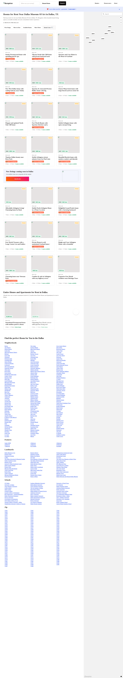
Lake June (32, 419)
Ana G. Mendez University (62, 497)
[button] (119, 3)
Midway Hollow (34, 400)
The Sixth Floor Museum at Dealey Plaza (66, 459)
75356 (31, 551)
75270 (57, 540)
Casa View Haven (60, 355)
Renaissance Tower (60, 470)
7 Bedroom (7, 446)
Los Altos (7, 436)
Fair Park (32, 457)
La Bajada (58, 433)
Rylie (6, 423)
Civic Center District (61, 346)
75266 (6, 540)
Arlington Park (34, 398)
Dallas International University (37, 497)
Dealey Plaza (33, 465)
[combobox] (29, 3)
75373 (6, 558)
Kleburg (6, 419)
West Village (59, 414)
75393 (6, 564)
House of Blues (34, 476)
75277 (31, 542)
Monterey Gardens (34, 430)
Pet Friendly (33, 446)
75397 (6, 566)
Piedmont (32, 420)
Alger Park (33, 352)
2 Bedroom (33, 443)
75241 (57, 529)
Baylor (6, 346)
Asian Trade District (61, 454)
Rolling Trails (33, 385)
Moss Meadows (60, 382)
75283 (6, 544)
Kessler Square (33, 408)
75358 (31, 553)
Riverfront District (60, 349)
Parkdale (58, 419)
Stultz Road (7, 387)
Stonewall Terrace (9, 368)
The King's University (61, 492)
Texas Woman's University (11, 486)
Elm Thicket (8, 393)
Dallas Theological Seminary (11, 496)
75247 (31, 532)
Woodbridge (7, 390)
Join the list (17, 179)
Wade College (8, 489)
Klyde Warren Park (61, 460)
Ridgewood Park (34, 366)
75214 (57, 515)
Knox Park (7, 412)
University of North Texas (62, 483)
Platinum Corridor (34, 454)
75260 (6, 537)
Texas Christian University (36, 486)
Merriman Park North (10, 382)
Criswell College (8, 491)
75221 (6, 520)
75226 (57, 521)
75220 (57, 518)
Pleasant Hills (8, 422)
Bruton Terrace (60, 422)
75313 (31, 547)
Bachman (58, 398)
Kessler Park (33, 406)
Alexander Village (60, 373)
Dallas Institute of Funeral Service (38, 491)
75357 (57, 551)
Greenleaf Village (34, 433)
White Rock (7, 369)
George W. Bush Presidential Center (13, 464)
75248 (57, 532)
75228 (31, 523)
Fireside (58, 417)
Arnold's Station (8, 415)
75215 (6, 517)
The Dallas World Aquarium (37, 460)
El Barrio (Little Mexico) (11, 417)
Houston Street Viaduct (35, 475)
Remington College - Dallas (63, 496)
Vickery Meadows (9, 395)
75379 (31, 559)
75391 (31, 563)
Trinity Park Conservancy (62, 472)
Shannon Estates (60, 400)
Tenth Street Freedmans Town (63, 403)
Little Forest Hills (60, 363)
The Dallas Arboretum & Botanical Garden (15, 459)
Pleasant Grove (60, 420)
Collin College (8, 488)
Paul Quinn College (35, 489)
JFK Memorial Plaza (61, 464)
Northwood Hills (60, 396)
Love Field (7, 400)
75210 (57, 513)
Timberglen (7, 396)
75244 (57, 531)
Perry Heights (33, 412)
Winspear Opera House (61, 467)
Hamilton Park (8, 377)
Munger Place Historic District (37, 371)
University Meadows (35, 368)
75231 (31, 524)
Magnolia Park (33, 431)
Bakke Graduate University (36, 496)
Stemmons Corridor (9, 456)
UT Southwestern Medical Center (64, 494)
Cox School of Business (36, 502)
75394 (31, 564)
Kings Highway (8, 409)
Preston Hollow (34, 395)
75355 (6, 551)
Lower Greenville (34, 365)
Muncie (32, 436)
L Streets (58, 379)
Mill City (58, 427)
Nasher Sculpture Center (10, 460)
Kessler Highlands (60, 406)
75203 (6, 512)
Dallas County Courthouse (36, 467)
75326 (31, 548)
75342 (31, 550)
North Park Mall (8, 476)
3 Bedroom (59, 443)
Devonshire (59, 392)
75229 (57, 523)
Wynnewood (59, 404)
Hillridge (32, 360)
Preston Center (8, 454)
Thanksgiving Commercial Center (64, 453)
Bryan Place (7, 371)
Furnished (58, 446)
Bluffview (32, 392)
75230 (6, 524)
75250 (31, 534)
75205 (57, 512)
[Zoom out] (121, 20)
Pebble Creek (59, 384)
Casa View (32, 355)
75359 (57, 553)
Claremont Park (34, 357)
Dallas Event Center (61, 475)
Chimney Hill (33, 374)
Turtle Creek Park (9, 470)
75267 (31, 540)
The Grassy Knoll (60, 468)
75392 (57, 563)
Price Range (8, 27)
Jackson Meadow (34, 379)
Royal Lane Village (61, 387)
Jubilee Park (33, 428)
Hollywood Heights (61, 360)
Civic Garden (33, 472)
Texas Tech (59, 500)
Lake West (32, 434)
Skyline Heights (8, 427)
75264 (31, 539)
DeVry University (34, 494)
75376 (57, 558)
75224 (6, 521)
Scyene (32, 423)
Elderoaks (7, 411)
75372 (57, 556)
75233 (6, 526)
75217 (57, 517)
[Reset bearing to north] (121, 22)
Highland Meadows (61, 377)
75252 (6, 536)
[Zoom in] (121, 17)
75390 (6, 563)
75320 (6, 548)
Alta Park (58, 431)
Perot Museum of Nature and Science (39, 459)
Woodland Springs (34, 425)
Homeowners (107, 3)
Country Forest (8, 376)
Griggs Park (33, 473)
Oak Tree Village (34, 384)
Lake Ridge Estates (34, 381)
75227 (6, 523)
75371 (31, 556)
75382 (31, 561)
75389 (57, 561)
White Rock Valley (60, 389)
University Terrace (60, 390)
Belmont (7, 354)
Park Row (7, 431)
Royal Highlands (60, 385)
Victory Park (59, 350)
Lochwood (7, 365)
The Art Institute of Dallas (36, 488)
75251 (57, 534)
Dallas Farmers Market (10, 465)
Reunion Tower (8, 462)
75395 (57, 564)
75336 (57, 548)
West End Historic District (11, 352)
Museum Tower (60, 473)
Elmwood (58, 401)
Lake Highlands (8, 381)
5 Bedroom (33, 444)
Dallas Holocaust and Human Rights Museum (67, 476)
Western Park (8, 404)
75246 (6, 532)
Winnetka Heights (34, 404)
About (115, 3)
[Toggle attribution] (121, 676)
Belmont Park (59, 369)
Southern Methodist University (37, 483)
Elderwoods (59, 409)
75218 (6, 518)
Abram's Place (33, 373)
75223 (57, 520)
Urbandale (7, 425)
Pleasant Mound (34, 422)
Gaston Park (59, 358)
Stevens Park (8, 403)
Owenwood (7, 428)
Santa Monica (59, 366)
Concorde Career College (62, 491)
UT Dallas (7, 483)
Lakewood (58, 362)
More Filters (37, 27)
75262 (57, 537)
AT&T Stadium (60, 462)
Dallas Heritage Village (35, 464)
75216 (31, 517)
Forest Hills (33, 358)
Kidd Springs (59, 408)
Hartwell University (35, 499)
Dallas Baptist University (36, 485)
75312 (6, 547)
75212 (31, 515)
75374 (31, 558)
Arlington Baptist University (63, 488)
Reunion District (34, 453)
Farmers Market (34, 347)
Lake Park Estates (34, 362)
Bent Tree (7, 392)
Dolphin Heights (60, 428)
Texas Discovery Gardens (62, 465)
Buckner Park (33, 415)
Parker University (60, 489)
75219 (31, 518)
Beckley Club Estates (35, 401)
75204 (31, 512)
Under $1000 (8, 443)
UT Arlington (59, 485)
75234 (31, 526)
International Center (61, 456)
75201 (6, 510)
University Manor (34, 390)
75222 (31, 520)
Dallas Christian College (62, 486)
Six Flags (58, 457)
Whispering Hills (34, 389)
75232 (57, 524)
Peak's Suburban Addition (62, 371)
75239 (6, 529)
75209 (31, 513)
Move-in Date (16, 27)
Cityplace (58, 411)
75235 (57, 526)
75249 (6, 534)
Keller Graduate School (62, 502)
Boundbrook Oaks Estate (10, 374)
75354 (57, 550)
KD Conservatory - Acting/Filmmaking (14, 494)
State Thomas (59, 412)
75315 (57, 547)
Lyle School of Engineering (11, 499)
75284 (31, 544)
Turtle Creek (8, 414)
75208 (6, 513)
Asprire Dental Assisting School (63, 504)
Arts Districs (8, 347)
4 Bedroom (7, 444)
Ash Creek (58, 352)
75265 (57, 539)
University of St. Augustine (62, 499)
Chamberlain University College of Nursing (15, 504)
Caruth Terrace (59, 354)
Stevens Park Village (35, 403)
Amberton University (35, 492)
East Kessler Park (9, 406)
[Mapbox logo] (88, 676)
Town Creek (33, 387)
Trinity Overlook (9, 473)
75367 (31, 555)
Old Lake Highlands (9, 366)
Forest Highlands (34, 376)
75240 (31, 529)
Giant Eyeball (33, 468)
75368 (57, 555)
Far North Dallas (60, 393)
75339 (6, 550)
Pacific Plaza (8, 472)
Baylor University (34, 500)
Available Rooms (27, 27)
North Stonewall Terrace (62, 365)
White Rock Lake (34, 462)
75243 (31, 531)
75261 (31, 537)
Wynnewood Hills (34, 411)
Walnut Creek (8, 389)
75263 (6, 539)
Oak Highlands (8, 384)
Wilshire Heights (34, 369)
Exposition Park (34, 427)
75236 (6, 528)
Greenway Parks (34, 393)
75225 (31, 521)
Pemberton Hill (8, 420)
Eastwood (58, 357)
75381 (6, 561)
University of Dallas (9, 485)
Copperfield (59, 374)
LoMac (6, 457)
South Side (7, 350)
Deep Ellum (59, 347)
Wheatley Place (8, 430)
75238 (57, 528)
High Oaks (7, 379)
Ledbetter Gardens (60, 434)
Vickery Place (59, 368)
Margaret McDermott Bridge (11, 475)
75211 (6, 515)
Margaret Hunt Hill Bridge (11, 468)
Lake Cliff (32, 409)
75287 (6, 545)
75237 (31, 528)
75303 (57, 545)
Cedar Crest (59, 425)
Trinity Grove (59, 436)
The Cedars (33, 346)
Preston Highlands (60, 395)
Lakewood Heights (9, 363)
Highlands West (34, 377)
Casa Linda (7, 355)
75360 (6, 555)
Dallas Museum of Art (10, 453)
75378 (6, 559)
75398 (31, 566)
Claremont (7, 357)
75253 (31, 536)
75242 (6, 531)
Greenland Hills (8, 360)
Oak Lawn (32, 414)
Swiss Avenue (8, 373)
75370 (6, 556)
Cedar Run (58, 415)
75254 (57, 536)
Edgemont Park (8, 358)
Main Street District (35, 349)
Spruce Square (59, 423)
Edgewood (58, 430)
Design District (8, 349)
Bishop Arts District (35, 456)
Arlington (7, 398)
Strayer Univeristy (9, 497)
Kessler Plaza (8, 408)
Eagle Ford (7, 433)
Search (62, 3)
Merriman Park (60, 381)
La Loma (7, 434)
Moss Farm (33, 382)
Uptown (32, 350)
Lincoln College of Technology (12, 492)
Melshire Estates (34, 396)
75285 (57, 544)
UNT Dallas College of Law (11, 500)
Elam (31, 417)
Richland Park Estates (10, 385)
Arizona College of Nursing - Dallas (13, 502)
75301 (31, 545)
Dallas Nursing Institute (36, 504)
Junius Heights (8, 362)
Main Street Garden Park (36, 470)
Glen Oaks (58, 376)
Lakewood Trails (34, 363)
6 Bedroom (59, 444)
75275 (6, 542)
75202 (31, 510)
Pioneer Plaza (8, 467)
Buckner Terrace (34, 354)
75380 (57, 559)
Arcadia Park (8, 401)
